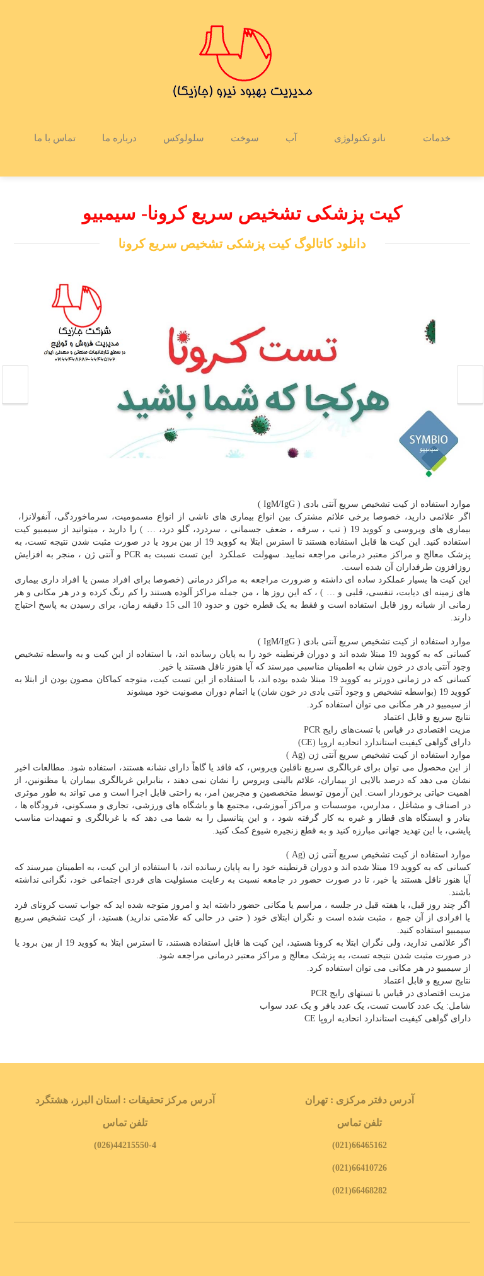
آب (291, 138)
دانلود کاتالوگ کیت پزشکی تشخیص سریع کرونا (242, 243)
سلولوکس (183, 138)
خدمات (437, 138)
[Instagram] (242, 1249)
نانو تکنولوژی (360, 138)
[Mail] (260, 1249)
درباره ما (119, 138)
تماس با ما (55, 138)
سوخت (245, 138)
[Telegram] (223, 1249)
